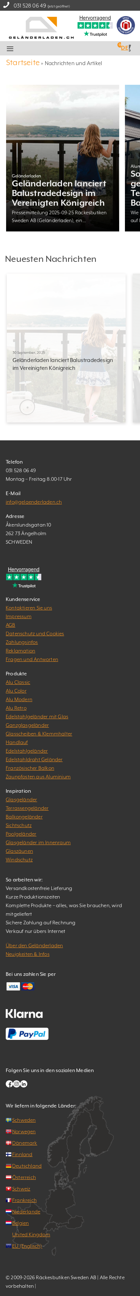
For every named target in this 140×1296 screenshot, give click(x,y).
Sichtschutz (19, 825)
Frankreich (24, 1200)
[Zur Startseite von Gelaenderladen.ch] (41, 27)
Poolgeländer (21, 834)
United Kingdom (31, 1234)
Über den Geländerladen (34, 945)
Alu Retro (16, 708)
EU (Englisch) (27, 1246)
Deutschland (27, 1166)
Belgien (20, 1223)
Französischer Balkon (30, 768)
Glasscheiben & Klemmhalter (39, 734)
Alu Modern (19, 699)
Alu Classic (18, 682)
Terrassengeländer (27, 808)
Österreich (24, 1177)
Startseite (23, 62)
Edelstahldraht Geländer (34, 759)
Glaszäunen (19, 851)
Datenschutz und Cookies (35, 633)
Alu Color (16, 691)
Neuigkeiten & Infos (28, 954)
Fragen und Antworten (32, 659)
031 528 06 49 (30, 6)
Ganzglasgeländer (27, 725)
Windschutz (19, 859)
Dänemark (24, 1143)
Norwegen (24, 1131)
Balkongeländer (24, 817)
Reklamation (20, 651)
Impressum (19, 616)
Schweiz (21, 1189)
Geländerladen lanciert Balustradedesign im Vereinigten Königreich (59, 192)
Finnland (22, 1154)
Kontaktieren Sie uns (29, 608)
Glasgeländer (21, 799)
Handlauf (17, 742)
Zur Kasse (80, 48)
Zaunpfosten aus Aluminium (38, 776)
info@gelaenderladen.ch (34, 502)
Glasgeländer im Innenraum (38, 842)
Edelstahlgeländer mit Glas (37, 716)
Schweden (24, 1120)
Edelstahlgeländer (27, 751)
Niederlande (26, 1211)
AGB (10, 625)
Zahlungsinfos (22, 642)
